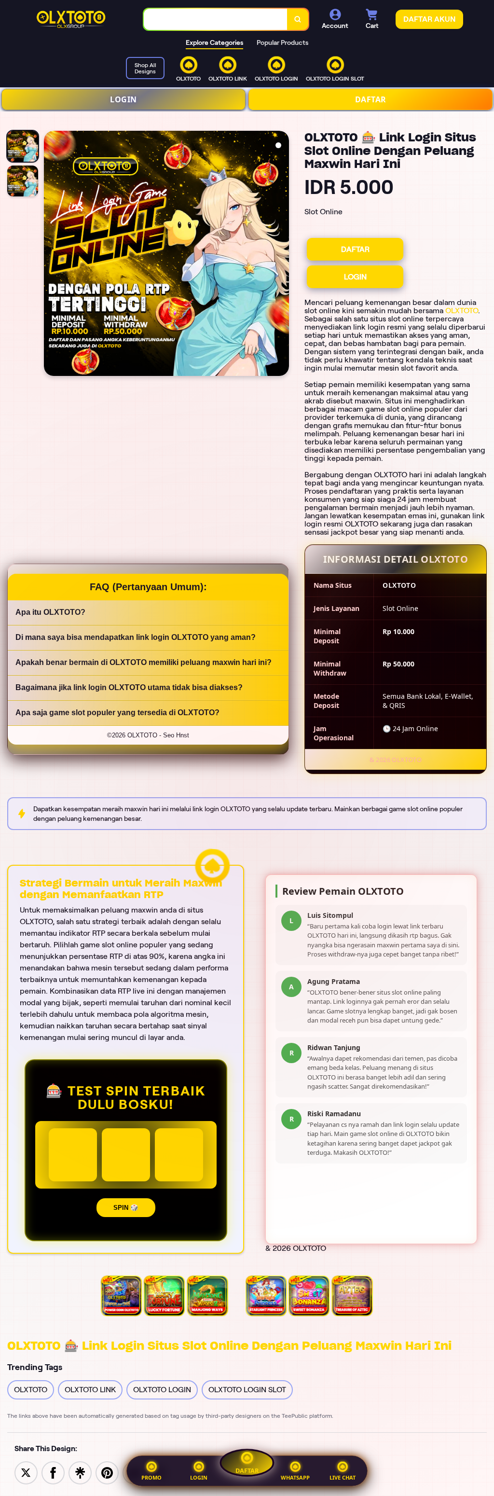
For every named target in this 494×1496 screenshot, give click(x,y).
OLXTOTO (461, 310)
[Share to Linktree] (80, 1472)
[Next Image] (281, 255)
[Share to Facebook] (53, 1472)
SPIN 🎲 (125, 1207)
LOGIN (123, 99)
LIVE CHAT (342, 1477)
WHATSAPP (295, 1477)
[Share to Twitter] (26, 1472)
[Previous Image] (51, 255)
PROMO (151, 1477)
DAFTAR (370, 99)
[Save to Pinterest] (107, 1472)
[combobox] (216, 19)
